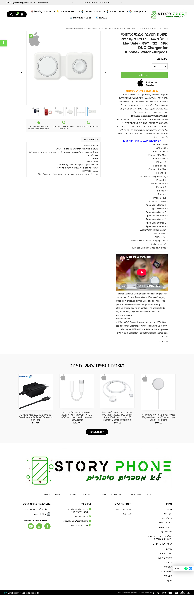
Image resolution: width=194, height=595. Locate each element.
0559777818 (42, 2)
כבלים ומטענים (135, 494)
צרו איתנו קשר (165, 531)
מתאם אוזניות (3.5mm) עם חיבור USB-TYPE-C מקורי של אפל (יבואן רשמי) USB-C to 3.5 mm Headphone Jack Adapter (77, 416)
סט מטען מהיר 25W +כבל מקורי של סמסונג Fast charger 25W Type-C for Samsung (36, 417)
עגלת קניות (126, 513)
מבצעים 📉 (101, 17)
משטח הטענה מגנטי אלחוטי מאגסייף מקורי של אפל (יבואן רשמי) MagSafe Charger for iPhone (158, 417)
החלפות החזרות (165, 522)
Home (165, 28)
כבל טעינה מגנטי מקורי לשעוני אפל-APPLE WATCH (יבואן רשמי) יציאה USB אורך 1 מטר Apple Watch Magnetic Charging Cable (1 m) (117, 416)
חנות (159, 28)
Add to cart (144, 75)
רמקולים (46, 494)
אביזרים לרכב (100, 494)
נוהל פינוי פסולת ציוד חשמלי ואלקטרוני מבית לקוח (159, 537)
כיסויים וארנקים (117, 494)
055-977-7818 (81, 516)
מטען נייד (58, 494)
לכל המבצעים (97, 431)
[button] (3, 43)
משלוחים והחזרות (90, 139)
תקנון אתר (167, 513)
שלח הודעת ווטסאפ (79, 525)
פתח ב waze (40, 514)
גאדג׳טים (86, 494)
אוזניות (148, 494)
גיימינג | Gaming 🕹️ (41, 11)
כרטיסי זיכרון (72, 494)
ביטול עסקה (167, 518)
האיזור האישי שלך (123, 509)
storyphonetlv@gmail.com (21, 2)
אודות (169, 509)
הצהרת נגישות (165, 527)
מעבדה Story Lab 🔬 (80, 17)
